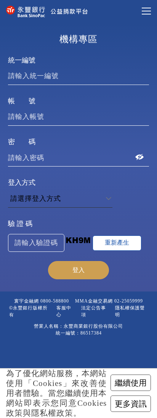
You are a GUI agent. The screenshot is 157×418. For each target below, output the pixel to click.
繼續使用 (131, 382)
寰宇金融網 (26, 301)
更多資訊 (131, 403)
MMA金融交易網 (94, 301)
